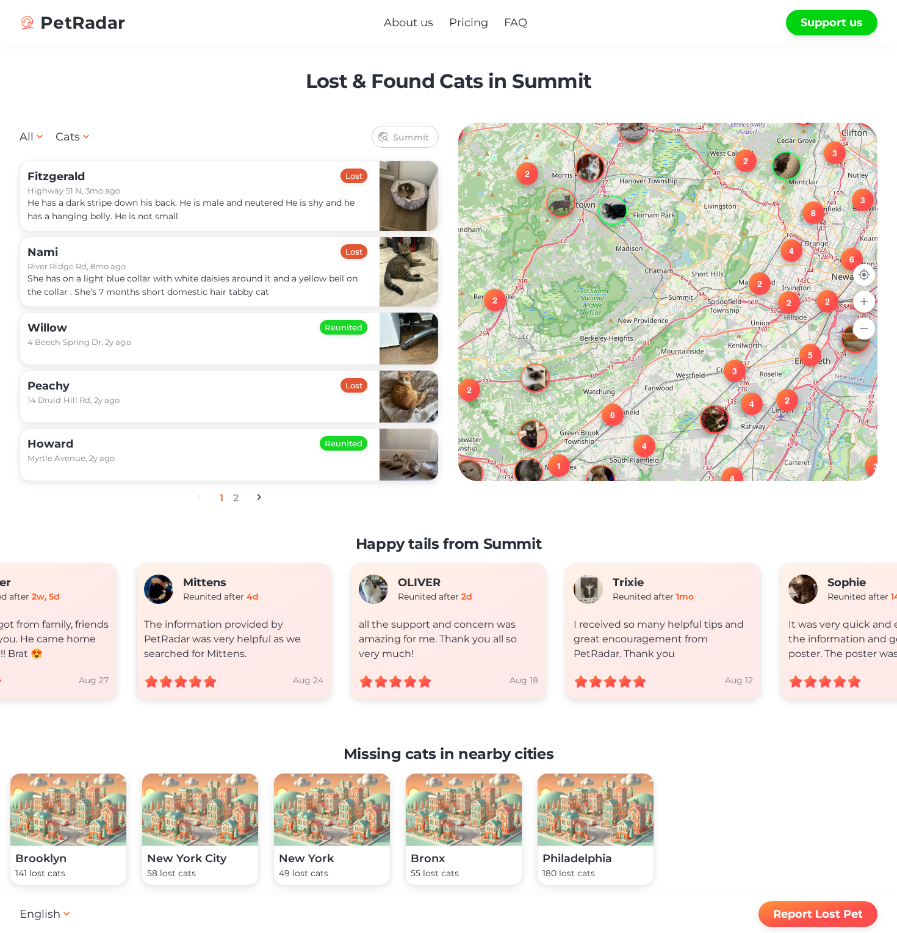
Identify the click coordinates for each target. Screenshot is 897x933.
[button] (868, 458)
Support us (832, 22)
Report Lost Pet (818, 914)
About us (408, 22)
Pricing (468, 22)
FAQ (515, 22)
